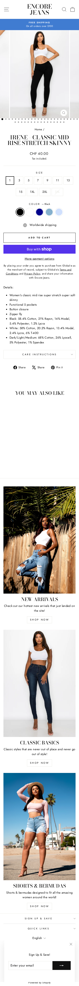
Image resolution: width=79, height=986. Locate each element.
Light (59, 212)
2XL (44, 192)
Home (38, 129)
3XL (57, 192)
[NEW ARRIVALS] (39, 540)
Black (20, 212)
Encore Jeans (39, 9)
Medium (49, 212)
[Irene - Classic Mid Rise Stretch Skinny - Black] (7, 463)
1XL (32, 192)
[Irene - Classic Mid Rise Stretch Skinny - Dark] (17, 463)
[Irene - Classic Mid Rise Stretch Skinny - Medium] (21, 463)
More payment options (39, 258)
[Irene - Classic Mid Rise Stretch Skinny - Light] (26, 463)
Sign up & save (38, 918)
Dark (39, 212)
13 (68, 180)
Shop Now (39, 620)
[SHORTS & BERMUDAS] (39, 826)
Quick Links (38, 928)
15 (20, 192)
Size (39, 172)
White (30, 212)
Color (39, 204)
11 (57, 180)
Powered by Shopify (39, 982)
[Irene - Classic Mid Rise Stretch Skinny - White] (12, 463)
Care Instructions (39, 354)
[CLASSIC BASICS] (39, 683)
